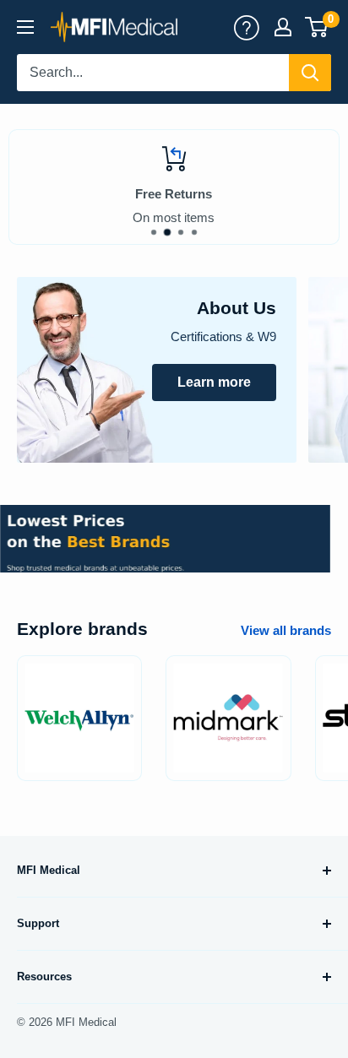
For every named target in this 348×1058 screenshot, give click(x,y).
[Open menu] (25, 27)
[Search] (310, 72)
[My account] (246, 27)
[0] (317, 27)
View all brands (286, 630)
